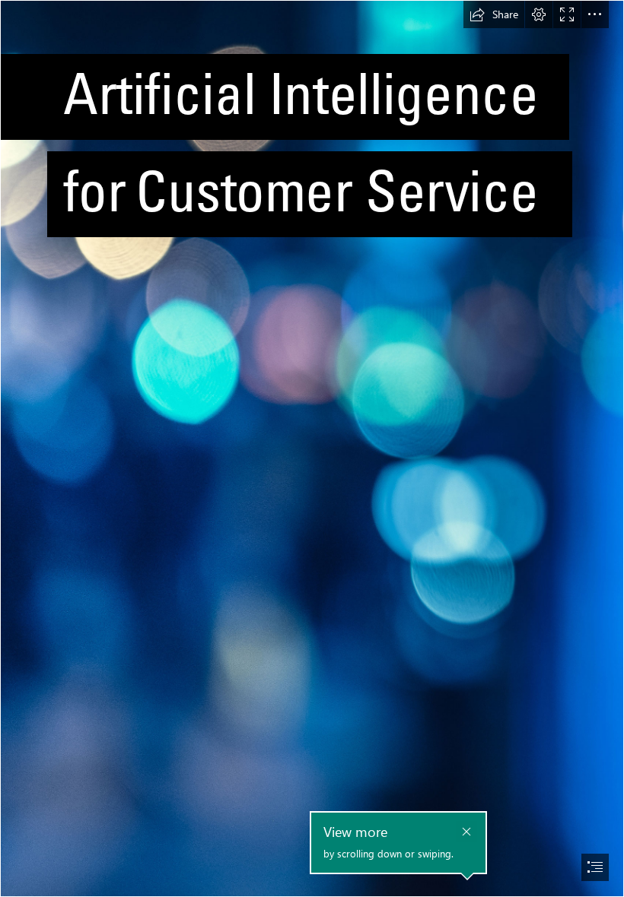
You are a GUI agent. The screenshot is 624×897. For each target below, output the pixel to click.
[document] (312, 448)
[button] (493, 14)
